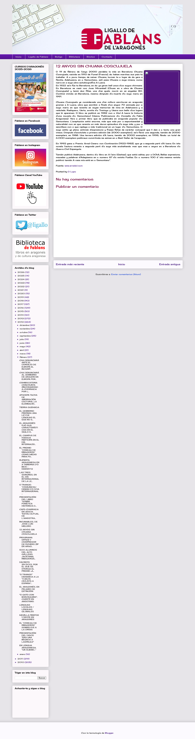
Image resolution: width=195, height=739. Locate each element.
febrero (23, 357)
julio (22, 339)
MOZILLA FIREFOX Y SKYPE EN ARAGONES (29, 617)
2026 (21, 272)
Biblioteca (74, 57)
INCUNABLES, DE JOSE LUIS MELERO (28, 524)
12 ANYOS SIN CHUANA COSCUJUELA (28, 531)
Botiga (58, 57)
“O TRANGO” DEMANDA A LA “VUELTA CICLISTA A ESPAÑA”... (29, 578)
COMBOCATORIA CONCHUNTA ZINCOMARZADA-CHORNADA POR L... (28, 387)
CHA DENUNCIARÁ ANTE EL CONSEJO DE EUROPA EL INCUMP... (29, 364)
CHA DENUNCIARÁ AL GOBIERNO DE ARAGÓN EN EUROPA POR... (29, 375)
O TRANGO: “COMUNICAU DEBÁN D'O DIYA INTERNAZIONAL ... (29, 489)
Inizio (18, 57)
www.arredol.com (74, 165)
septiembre (25, 336)
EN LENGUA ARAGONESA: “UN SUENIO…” (27, 647)
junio (22, 343)
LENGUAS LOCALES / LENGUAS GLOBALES (26, 608)
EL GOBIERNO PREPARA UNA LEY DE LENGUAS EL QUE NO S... (28, 415)
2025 (21, 276)
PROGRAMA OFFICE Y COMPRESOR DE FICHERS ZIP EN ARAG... (29, 541)
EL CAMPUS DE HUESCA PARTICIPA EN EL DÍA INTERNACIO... (29, 439)
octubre (24, 332)
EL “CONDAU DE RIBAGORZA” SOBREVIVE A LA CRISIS (28, 626)
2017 (21, 304)
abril (22, 350)
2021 (21, 290)
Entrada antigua (169, 264)
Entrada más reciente (70, 264)
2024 (21, 279)
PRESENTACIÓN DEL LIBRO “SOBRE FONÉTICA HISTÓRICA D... (27, 501)
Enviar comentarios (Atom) (126, 274)
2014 (21, 315)
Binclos (91, 57)
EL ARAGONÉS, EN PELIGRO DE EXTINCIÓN (29, 589)
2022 (21, 286)
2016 (21, 308)
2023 (21, 283)
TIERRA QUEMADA (29, 407)
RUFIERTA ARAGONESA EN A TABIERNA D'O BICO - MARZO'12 (29, 464)
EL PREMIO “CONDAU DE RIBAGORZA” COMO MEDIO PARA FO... (28, 452)
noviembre (25, 329)
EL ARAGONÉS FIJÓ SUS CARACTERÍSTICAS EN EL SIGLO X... (28, 427)
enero (23, 654)
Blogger (109, 733)
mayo (23, 346)
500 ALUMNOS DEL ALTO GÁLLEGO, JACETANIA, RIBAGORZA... (28, 554)
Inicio (121, 264)
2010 (21, 662)
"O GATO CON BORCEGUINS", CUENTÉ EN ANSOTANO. (28, 598)
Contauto (107, 57)
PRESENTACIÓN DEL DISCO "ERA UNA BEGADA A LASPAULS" (27, 637)
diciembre (25, 325)
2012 (21, 322)
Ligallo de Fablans (38, 57)
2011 (21, 659)
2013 (21, 318)
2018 (21, 301)
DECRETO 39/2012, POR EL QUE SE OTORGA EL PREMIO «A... (28, 566)
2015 (21, 311)
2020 (21, 293)
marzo (23, 353)
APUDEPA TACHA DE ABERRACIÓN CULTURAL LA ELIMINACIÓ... (28, 399)
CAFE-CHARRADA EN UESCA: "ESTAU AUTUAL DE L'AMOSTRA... (29, 513)
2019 (21, 297)
